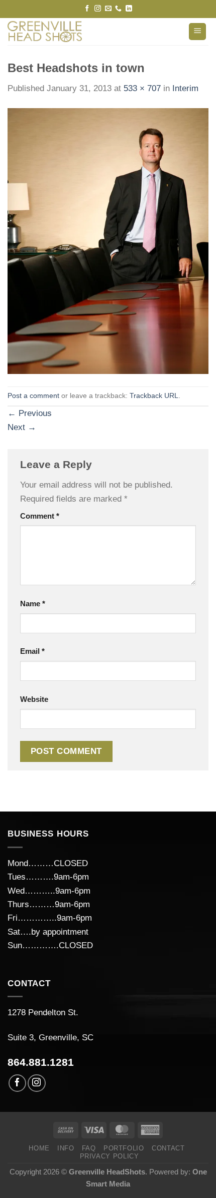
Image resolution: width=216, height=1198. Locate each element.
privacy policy (109, 1156)
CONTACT (168, 1148)
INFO (65, 1148)
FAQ (89, 1148)
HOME (39, 1148)
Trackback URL (154, 396)
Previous (30, 413)
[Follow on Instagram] (97, 9)
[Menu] (197, 32)
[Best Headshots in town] (108, 240)
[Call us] (118, 9)
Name (32, 603)
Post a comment (33, 396)
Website (34, 699)
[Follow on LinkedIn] (129, 9)
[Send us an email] (108, 9)
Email (32, 651)
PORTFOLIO (123, 1148)
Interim (185, 88)
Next (22, 427)
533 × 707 (142, 88)
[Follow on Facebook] (87, 9)
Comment (39, 516)
